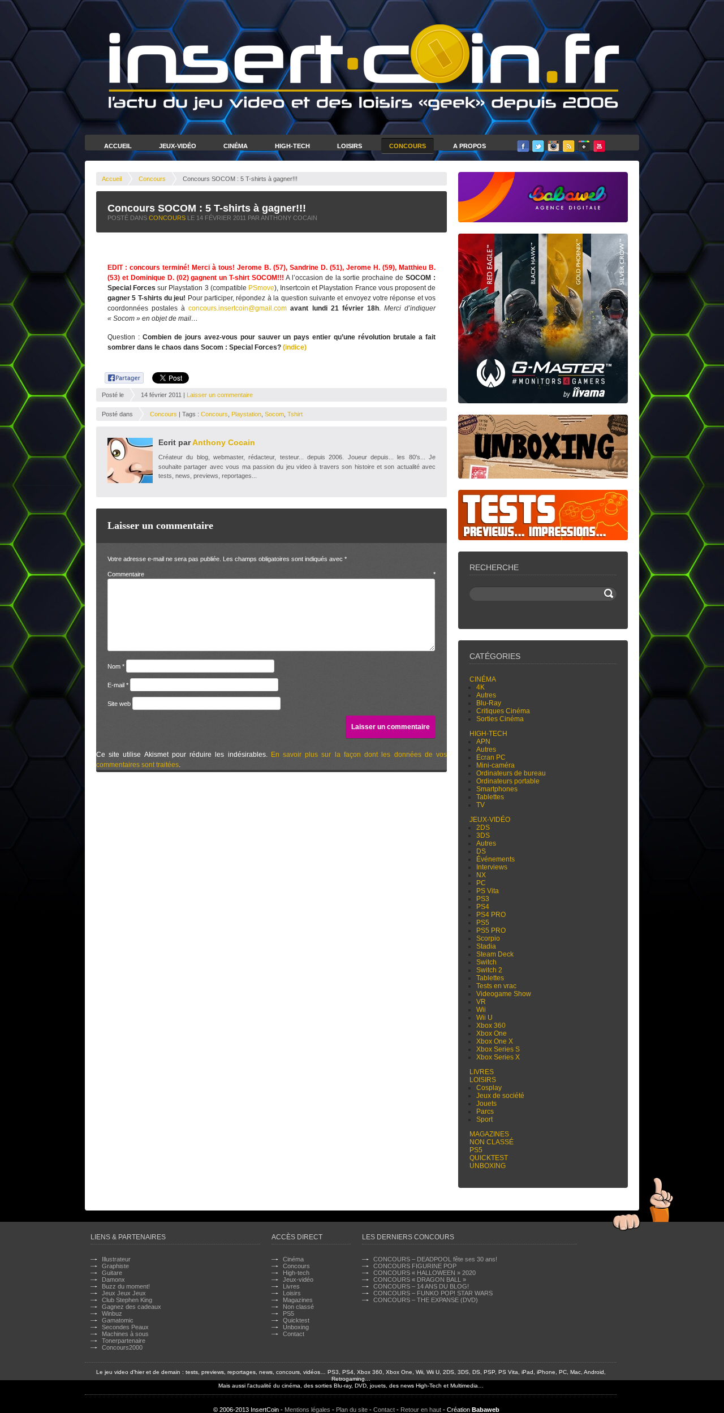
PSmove (261, 288)
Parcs (485, 1111)
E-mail (117, 685)
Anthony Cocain (223, 442)
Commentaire (271, 574)
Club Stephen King (127, 1299)
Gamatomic (117, 1320)
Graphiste (115, 1266)
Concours (407, 146)
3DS (483, 835)
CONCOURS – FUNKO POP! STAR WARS (433, 1293)
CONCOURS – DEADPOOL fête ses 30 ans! (435, 1259)
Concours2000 (122, 1347)
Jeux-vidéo (489, 820)
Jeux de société (500, 1096)
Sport (484, 1119)
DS (481, 851)
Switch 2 (489, 970)
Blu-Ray (488, 703)
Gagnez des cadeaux (131, 1306)
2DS (483, 828)
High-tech (488, 734)
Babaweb (485, 1409)
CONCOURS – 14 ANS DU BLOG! (421, 1286)
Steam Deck (495, 954)
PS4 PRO (491, 915)
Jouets (486, 1104)
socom (274, 414)
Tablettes (490, 797)
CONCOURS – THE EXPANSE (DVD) (425, 1299)
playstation (246, 414)
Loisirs (349, 146)
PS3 (482, 899)
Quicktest (488, 1158)
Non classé (491, 1142)
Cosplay (489, 1088)
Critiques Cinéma (503, 711)
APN (483, 742)
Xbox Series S (498, 1049)
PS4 (482, 907)
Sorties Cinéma (500, 719)
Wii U (484, 1018)
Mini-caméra (495, 765)
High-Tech (292, 146)
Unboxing (487, 1166)
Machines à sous (125, 1333)
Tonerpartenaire (123, 1340)
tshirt (295, 414)
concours (214, 414)
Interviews (491, 867)
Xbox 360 (491, 1025)
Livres (481, 1072)
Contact (293, 1333)
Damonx (113, 1279)
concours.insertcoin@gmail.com (237, 308)
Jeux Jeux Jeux (124, 1293)
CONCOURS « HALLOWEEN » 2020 (424, 1272)
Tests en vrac (496, 986)
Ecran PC (491, 757)
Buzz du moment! (126, 1286)
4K (480, 687)
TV (480, 805)
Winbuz (112, 1313)
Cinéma (235, 146)
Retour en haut (420, 1409)
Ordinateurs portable (508, 781)
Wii (481, 1010)
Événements (495, 859)
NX (481, 875)
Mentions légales (307, 1409)
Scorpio (488, 938)
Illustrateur (116, 1259)
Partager (118, 376)
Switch (486, 962)
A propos (469, 146)
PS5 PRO (491, 930)
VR (481, 1002)
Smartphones (497, 789)
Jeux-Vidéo (177, 146)
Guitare (112, 1272)
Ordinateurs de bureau (511, 773)
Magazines (489, 1134)
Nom (115, 666)
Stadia (486, 946)
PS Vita (487, 891)
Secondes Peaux (125, 1327)
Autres (486, 695)
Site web (119, 703)
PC (481, 883)
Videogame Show (503, 994)
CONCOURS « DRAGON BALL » (419, 1279)
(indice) (295, 347)
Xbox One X (494, 1041)
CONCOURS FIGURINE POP (414, 1266)
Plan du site (352, 1409)
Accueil (118, 146)
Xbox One (491, 1033)
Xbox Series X (498, 1057)
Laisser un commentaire (220, 394)
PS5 (482, 923)
